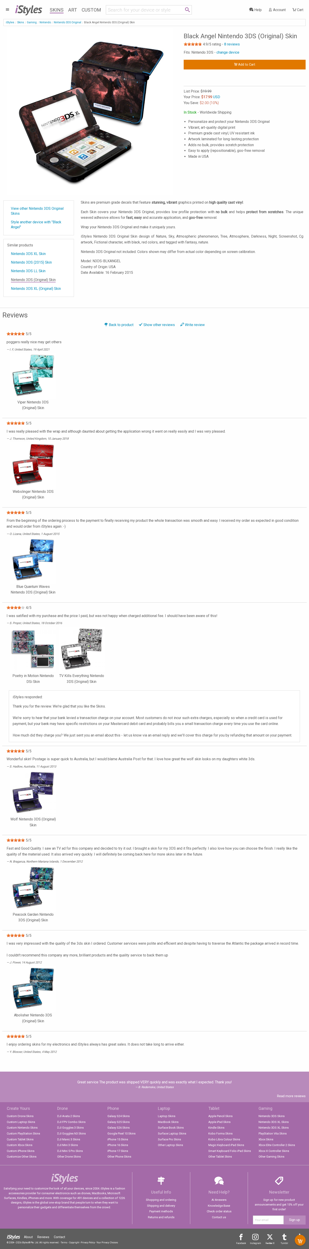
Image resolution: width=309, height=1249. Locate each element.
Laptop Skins (166, 1116)
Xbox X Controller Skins (274, 1151)
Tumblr (284, 1243)
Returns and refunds (161, 1217)
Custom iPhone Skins (20, 1151)
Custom (91, 10)
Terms (64, 1242)
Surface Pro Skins (169, 1139)
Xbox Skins (266, 1139)
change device (227, 52)
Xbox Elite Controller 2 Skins (277, 1145)
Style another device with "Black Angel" (36, 224)
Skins (57, 10)
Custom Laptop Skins (21, 1122)
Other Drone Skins (69, 1156)
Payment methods (161, 1211)
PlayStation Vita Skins (273, 1133)
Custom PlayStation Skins (23, 1133)
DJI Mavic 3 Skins (68, 1139)
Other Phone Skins (119, 1156)
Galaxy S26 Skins (118, 1127)
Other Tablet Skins (220, 1156)
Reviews (43, 1237)
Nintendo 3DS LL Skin (28, 271)
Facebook (241, 1243)
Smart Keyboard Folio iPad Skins (229, 1151)
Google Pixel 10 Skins (121, 1133)
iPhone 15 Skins (117, 1139)
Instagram (255, 1243)
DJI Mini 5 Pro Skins (70, 1151)
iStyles (10, 22)
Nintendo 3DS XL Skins (274, 1122)
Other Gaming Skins (271, 1156)
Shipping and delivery (161, 1205)
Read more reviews (291, 1096)
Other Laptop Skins (170, 1145)
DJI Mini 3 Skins (67, 1145)
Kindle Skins (216, 1127)
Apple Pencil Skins (220, 1116)
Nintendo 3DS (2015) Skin (31, 262)
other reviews (159, 325)
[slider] (193, 44)
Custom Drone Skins (20, 1116)
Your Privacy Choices (107, 1242)
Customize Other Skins (21, 1156)
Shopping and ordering (161, 1199)
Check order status (219, 1211)
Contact (59, 1237)
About (28, 1237)
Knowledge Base (219, 1205)
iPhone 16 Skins (117, 1145)
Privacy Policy (88, 1242)
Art (72, 10)
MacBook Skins (168, 1122)
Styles (28, 9)
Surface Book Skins (171, 1127)
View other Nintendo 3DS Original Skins (37, 211)
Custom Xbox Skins (19, 1145)
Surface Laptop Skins (172, 1133)
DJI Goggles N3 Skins (71, 1133)
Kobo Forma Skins (220, 1133)
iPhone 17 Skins (117, 1151)
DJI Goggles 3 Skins (70, 1127)
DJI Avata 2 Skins (68, 1116)
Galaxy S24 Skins (118, 1116)
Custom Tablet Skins (20, 1139)
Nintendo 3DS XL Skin (28, 254)
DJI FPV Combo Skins (71, 1122)
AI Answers (219, 1199)
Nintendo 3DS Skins (272, 1116)
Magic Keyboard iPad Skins (226, 1145)
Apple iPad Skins (219, 1122)
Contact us (219, 1217)
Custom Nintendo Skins (22, 1127)
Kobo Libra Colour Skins (224, 1139)
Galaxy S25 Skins (118, 1122)
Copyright (74, 1242)
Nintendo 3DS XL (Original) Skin (36, 288)
